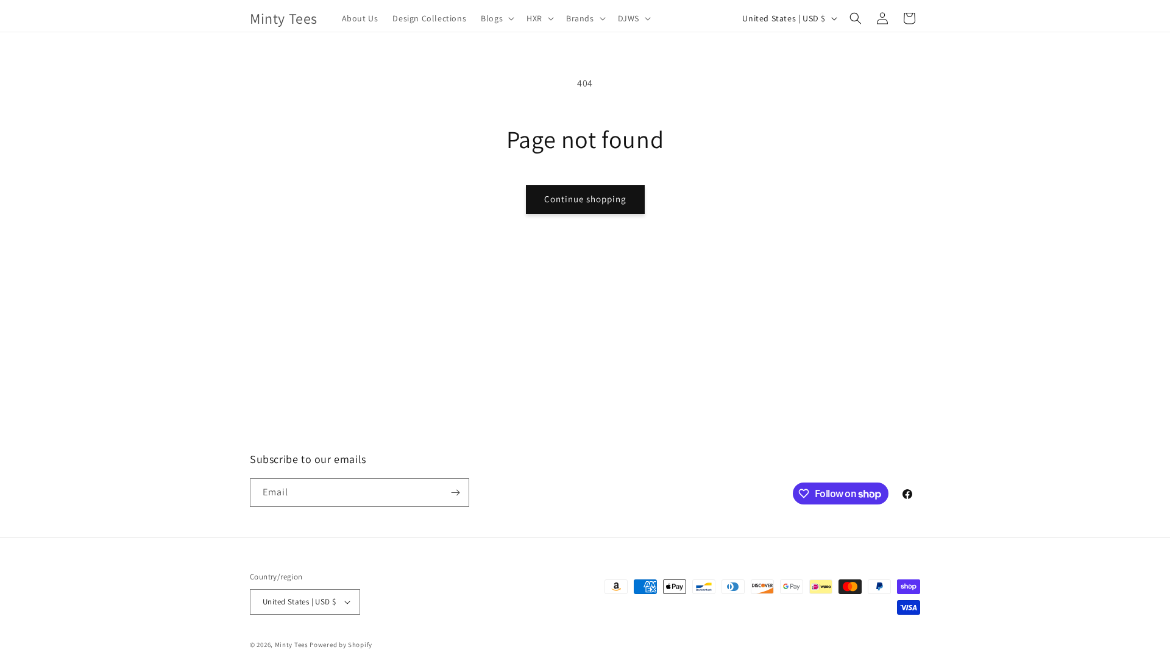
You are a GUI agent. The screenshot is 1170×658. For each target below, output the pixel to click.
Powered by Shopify (341, 644)
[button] (496, 18)
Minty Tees (291, 644)
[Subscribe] (455, 492)
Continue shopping (585, 199)
